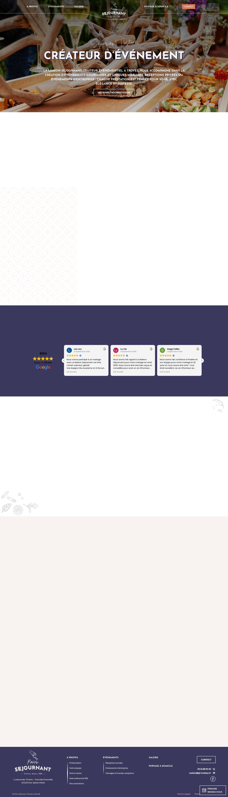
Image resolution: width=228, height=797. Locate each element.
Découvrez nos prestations (114, 92)
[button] (202, 361)
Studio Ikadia (33, 794)
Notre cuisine (75, 773)
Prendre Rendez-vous (215, 790)
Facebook (213, 779)
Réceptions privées (114, 762)
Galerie (79, 7)
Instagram (203, 6)
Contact (188, 6)
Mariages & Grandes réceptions (120, 773)
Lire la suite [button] (72, 372)
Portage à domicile (156, 7)
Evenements (56, 7)
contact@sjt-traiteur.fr (200, 773)
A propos (32, 7)
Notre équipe (75, 768)
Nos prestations (76, 783)
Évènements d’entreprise (117, 768)
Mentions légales (183, 794)
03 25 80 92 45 (204, 769)
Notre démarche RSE (78, 778)
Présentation (75, 762)
